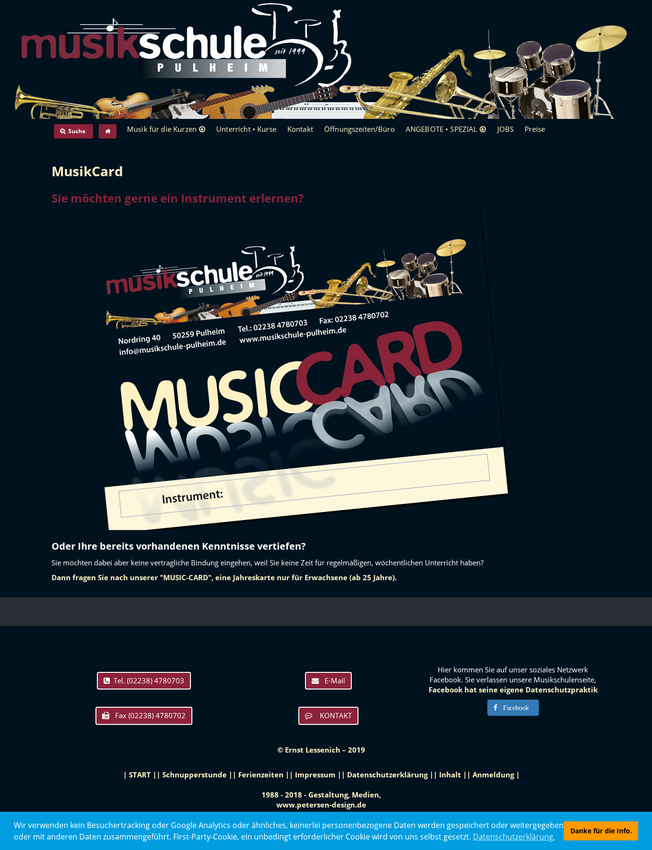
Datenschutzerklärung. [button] (514, 836)
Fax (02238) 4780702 (147, 715)
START (140, 774)
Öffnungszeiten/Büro (359, 129)
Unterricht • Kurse (246, 129)
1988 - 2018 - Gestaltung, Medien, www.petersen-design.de (321, 799)
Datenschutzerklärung (387, 774)
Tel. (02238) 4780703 (147, 680)
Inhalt (450, 774)
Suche (76, 131)
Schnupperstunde (194, 774)
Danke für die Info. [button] (601, 830)
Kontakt (300, 129)
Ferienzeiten (261, 774)
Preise (535, 129)
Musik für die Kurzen (162, 129)
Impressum (315, 774)
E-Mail (332, 680)
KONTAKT (332, 715)
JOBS (505, 129)
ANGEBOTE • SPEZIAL (442, 129)
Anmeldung (493, 774)
